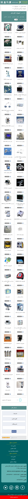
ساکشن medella (20, 79)
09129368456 (15, 2)
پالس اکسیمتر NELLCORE (7, 141)
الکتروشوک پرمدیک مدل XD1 (7, 374)
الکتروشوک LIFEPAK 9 (20, 343)
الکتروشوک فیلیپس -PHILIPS (20, 32)
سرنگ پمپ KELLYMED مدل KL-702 (20, 328)
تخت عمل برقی (7, 312)
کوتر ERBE (20, 110)
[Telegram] (5, 487)
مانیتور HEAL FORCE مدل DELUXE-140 (20, 95)
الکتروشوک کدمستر (8, 250)
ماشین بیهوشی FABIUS (8, 79)
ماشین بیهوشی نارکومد (8, 172)
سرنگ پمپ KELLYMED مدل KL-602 (7, 282)
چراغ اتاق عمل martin (7, 48)
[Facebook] (22, 487)
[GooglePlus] (11, 487)
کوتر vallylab (20, 265)
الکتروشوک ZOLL (8, 328)
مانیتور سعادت (20, 63)
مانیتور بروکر (8, 297)
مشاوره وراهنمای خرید (13, 451)
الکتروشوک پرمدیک (20, 250)
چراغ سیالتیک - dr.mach (8, 32)
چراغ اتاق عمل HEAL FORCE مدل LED (20, 157)
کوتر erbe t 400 (20, 359)
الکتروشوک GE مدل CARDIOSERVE (20, 219)
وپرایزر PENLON (7, 359)
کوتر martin (20, 126)
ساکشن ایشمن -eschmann (7, 234)
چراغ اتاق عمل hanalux (8, 95)
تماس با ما (13, 446)
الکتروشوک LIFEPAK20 (8, 188)
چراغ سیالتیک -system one (7, 157)
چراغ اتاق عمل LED (20, 172)
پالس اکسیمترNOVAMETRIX (8, 63)
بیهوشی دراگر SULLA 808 (20, 141)
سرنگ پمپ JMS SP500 (20, 374)
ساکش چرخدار (7, 390)
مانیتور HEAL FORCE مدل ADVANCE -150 (20, 204)
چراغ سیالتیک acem (20, 234)
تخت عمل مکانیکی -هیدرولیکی (20, 188)
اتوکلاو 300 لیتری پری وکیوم (20, 312)
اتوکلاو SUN (20, 390)
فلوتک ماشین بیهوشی (20, 48)
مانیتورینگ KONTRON (8, 343)
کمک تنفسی (13, 448)
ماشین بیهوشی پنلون (7, 219)
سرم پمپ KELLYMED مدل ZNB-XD (8, 126)
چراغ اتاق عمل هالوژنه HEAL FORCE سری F (8, 111)
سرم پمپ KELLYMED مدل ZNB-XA (8, 203)
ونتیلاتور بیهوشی (20, 297)
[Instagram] (17, 487)
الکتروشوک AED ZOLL (8, 265)
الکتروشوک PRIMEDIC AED (20, 281)
